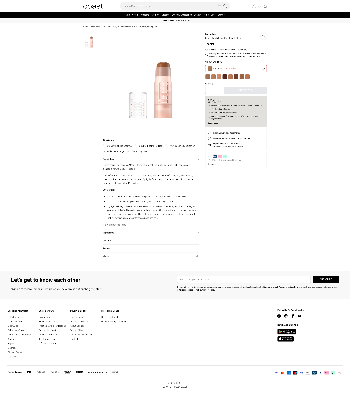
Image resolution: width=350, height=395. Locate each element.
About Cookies (77, 325)
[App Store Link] (286, 335)
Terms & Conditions (79, 321)
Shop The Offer (253, 56)
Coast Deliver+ (15, 321)
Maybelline (210, 34)
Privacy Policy (77, 317)
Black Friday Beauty (109, 27)
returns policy (243, 146)
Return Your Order (47, 321)
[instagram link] (279, 316)
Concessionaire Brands (81, 334)
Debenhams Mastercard (19, 334)
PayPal (11, 343)
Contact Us (44, 317)
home (85, 27)
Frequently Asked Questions (52, 325)
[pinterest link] (286, 316)
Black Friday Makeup (127, 27)
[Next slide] (228, 20)
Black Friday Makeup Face (147, 27)
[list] (150, 83)
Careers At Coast (109, 317)
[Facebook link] (292, 316)
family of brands (263, 287)
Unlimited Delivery (16, 317)
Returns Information (48, 334)
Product (74, 339)
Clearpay (12, 347)
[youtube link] (299, 316)
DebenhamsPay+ (16, 330)
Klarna (11, 339)
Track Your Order (47, 339)
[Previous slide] (121, 20)
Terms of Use (76, 330)
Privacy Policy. (209, 290)
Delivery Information (48, 330)
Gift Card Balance (47, 343)
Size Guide (13, 325)
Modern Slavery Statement (114, 321)
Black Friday (95, 27)
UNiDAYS (12, 356)
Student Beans (15, 352)
